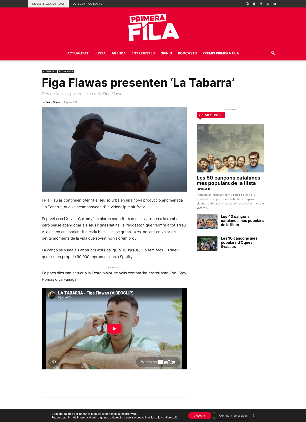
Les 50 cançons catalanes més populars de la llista (228, 180)
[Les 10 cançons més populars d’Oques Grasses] (207, 243)
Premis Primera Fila (221, 53)
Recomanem (66, 71)
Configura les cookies (233, 415)
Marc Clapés (53, 102)
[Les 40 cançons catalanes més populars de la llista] (207, 221)
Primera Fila (203, 188)
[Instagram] (247, 3)
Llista (100, 53)
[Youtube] (275, 3)
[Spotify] (254, 3)
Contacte (95, 3)
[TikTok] (261, 3)
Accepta (199, 415)
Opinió (166, 53)
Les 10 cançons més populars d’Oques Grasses (239, 242)
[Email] (84, 389)
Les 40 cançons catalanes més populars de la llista (242, 220)
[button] (273, 53)
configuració (169, 417)
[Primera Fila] (153, 26)
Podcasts (187, 53)
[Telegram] (55, 389)
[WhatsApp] (46, 389)
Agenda (119, 53)
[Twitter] (268, 3)
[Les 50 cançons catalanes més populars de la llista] (230, 148)
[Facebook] (75, 389)
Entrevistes (143, 53)
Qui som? (79, 3)
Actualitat (78, 53)
